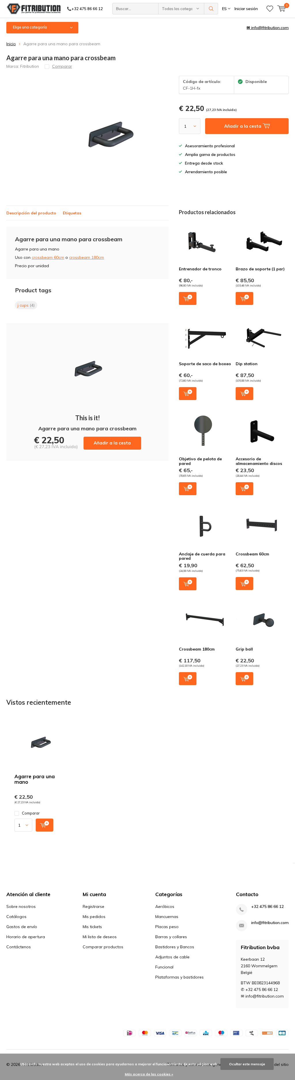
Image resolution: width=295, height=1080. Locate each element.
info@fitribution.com (270, 922)
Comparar (31, 813)
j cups (26, 305)
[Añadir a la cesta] (44, 825)
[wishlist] (269, 8)
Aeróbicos (164, 906)
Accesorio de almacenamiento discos (259, 461)
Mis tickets (92, 926)
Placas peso (167, 926)
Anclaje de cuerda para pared (202, 556)
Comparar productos (103, 946)
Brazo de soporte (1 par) (260, 269)
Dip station (247, 363)
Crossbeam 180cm (197, 649)
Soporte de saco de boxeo (205, 363)
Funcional (164, 967)
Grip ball (244, 649)
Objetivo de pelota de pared (200, 461)
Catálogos (16, 916)
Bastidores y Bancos (174, 946)
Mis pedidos (94, 916)
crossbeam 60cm (48, 257)
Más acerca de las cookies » (149, 1074)
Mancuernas (166, 916)
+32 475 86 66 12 (267, 906)
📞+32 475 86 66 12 (85, 8)
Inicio (11, 43)
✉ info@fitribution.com (268, 27)
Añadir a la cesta (112, 443)
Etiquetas (72, 213)
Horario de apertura (25, 936)
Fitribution (29, 66)
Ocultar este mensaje (247, 1064)
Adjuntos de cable (172, 957)
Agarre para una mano (34, 779)
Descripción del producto (31, 213)
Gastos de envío (21, 926)
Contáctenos (18, 946)
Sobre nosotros (21, 906)
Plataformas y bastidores (179, 977)
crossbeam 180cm (86, 257)
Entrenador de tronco (200, 269)
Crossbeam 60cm (252, 554)
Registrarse (93, 906)
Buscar (211, 8)
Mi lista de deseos (100, 936)
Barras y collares (171, 936)
